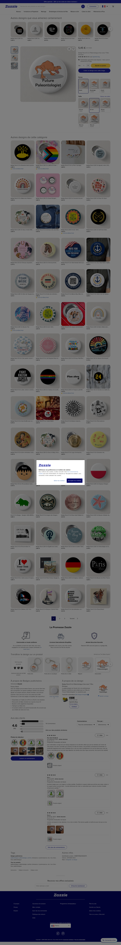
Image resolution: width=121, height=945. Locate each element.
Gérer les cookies (59, 481)
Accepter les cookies (74, 481)
